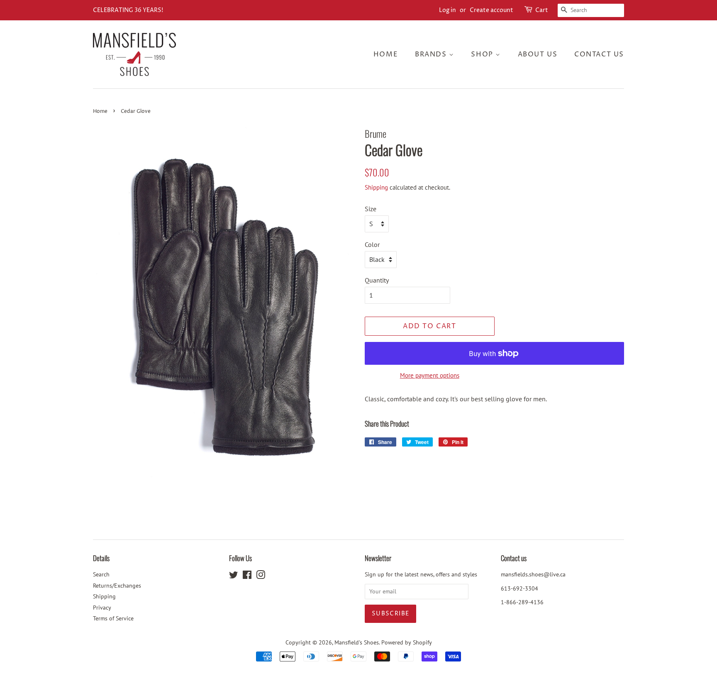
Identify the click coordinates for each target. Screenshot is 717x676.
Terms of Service (113, 618)
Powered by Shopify (406, 642)
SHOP (483, 54)
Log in (447, 10)
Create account (491, 10)
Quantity (377, 280)
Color (372, 244)
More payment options (429, 375)
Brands (432, 54)
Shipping (376, 187)
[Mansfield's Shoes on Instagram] (260, 576)
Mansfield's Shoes (356, 642)
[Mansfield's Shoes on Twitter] (233, 576)
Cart (541, 10)
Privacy (102, 607)
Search (101, 574)
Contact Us (599, 54)
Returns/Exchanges (117, 585)
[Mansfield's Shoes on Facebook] (247, 576)
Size (370, 209)
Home (385, 54)
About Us (538, 54)
